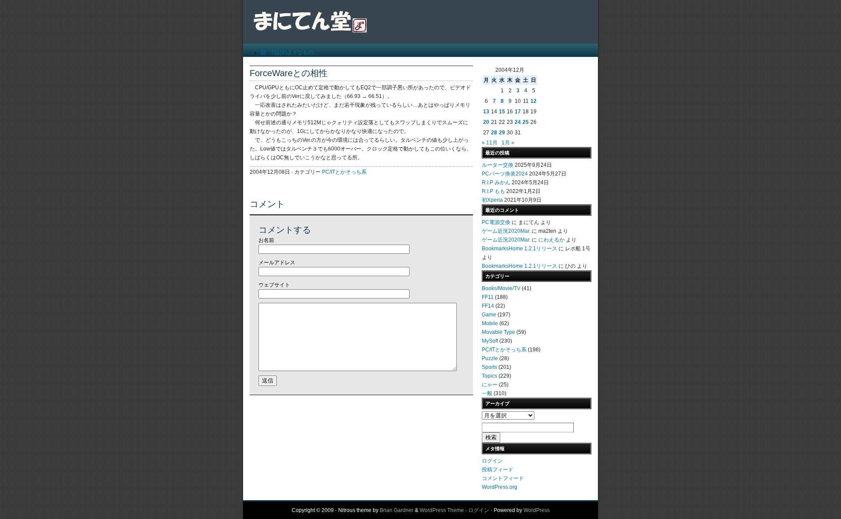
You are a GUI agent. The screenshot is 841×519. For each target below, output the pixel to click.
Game (489, 315)
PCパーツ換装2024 (505, 174)
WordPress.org (499, 487)
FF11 (488, 297)
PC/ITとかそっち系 (344, 172)
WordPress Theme (442, 510)
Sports (489, 367)
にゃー (490, 385)
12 (533, 101)
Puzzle (490, 358)
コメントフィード (503, 478)
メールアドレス (276, 263)
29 (502, 133)
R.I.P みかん (496, 182)
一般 (487, 393)
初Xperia (492, 200)
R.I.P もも (493, 191)
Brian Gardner (396, 510)
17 (518, 112)
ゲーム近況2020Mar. (506, 231)
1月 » (508, 143)
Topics (489, 376)
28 (494, 133)
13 (486, 112)
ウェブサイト (274, 285)
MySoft (490, 341)
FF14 (488, 306)
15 (502, 112)
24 (518, 122)
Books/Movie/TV (501, 288)
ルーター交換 (497, 165)
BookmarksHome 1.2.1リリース (519, 248)
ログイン (492, 461)
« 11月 (490, 143)
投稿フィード (497, 469)
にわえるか (551, 240)
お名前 (266, 240)
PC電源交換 (496, 222)
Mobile (490, 323)
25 (526, 122)
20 (486, 122)
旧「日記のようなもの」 (289, 52)
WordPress (536, 510)
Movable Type (498, 332)
